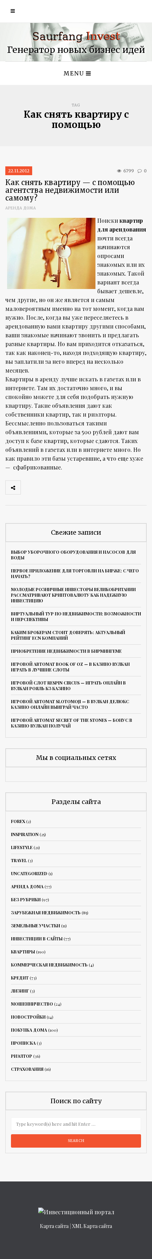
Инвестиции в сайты (37, 938)
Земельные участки (35, 925)
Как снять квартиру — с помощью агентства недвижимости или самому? (70, 190)
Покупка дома (29, 1030)
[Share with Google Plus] (59, 487)
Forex (18, 821)
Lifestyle (22, 847)
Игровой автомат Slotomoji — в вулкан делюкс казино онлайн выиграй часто (70, 704)
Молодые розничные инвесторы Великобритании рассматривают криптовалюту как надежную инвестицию (73, 594)
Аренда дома (20, 208)
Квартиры (23, 951)
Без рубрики (26, 899)
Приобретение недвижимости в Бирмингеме (66, 651)
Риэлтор (21, 1056)
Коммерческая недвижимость (49, 965)
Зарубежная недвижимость (46, 912)
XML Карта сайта (92, 1226)
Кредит (20, 978)
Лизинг (20, 991)
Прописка (23, 1043)
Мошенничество (32, 1004)
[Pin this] (75, 487)
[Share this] (28, 487)
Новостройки (28, 1017)
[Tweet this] (44, 487)
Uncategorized (29, 873)
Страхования (27, 1069)
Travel (19, 860)
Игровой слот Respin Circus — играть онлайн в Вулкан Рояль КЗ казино (68, 685)
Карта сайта (54, 1226)
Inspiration (25, 834)
